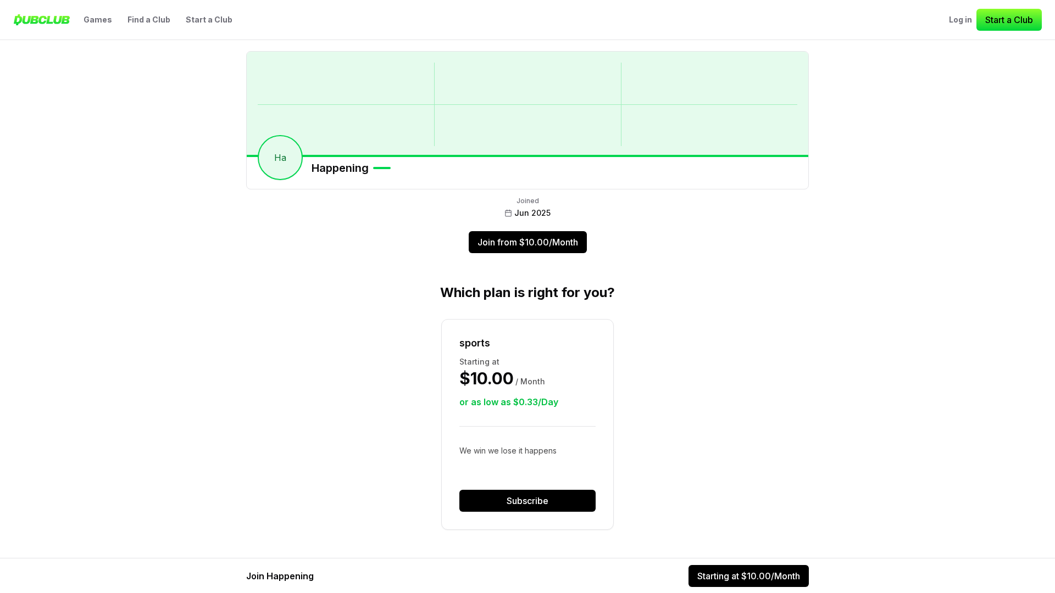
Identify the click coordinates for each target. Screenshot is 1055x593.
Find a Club (148, 19)
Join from (527, 242)
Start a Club (209, 19)
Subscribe (527, 500)
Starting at (748, 575)
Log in (960, 19)
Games (98, 19)
